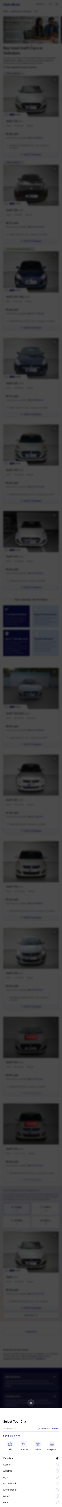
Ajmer (6, 1502)
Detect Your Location (49, 1429)
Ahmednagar (10, 1490)
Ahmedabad (9, 1483)
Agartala (7, 1471)
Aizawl (6, 1496)
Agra (5, 1477)
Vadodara (8, 1458)
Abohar (7, 1464)
